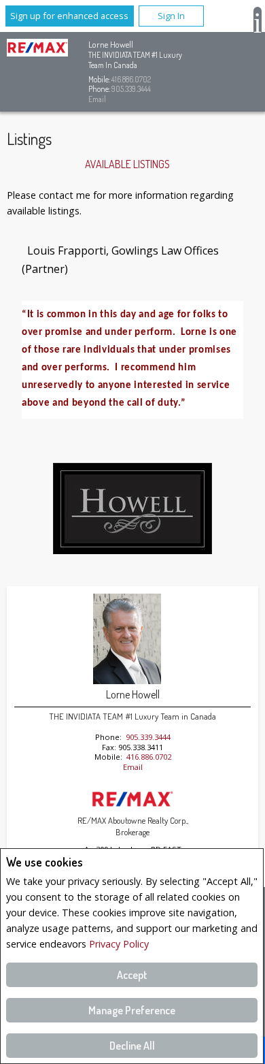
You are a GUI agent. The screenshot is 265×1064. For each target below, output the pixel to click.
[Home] (37, 49)
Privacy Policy (119, 943)
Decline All (132, 1045)
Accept (132, 975)
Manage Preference (131, 1010)
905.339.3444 (131, 89)
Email (97, 99)
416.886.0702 (131, 79)
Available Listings (127, 164)
